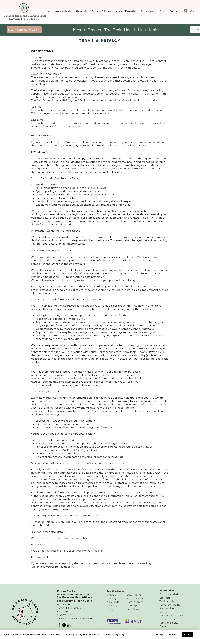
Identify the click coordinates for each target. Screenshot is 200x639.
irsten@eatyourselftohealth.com (53, 566)
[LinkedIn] (69, 625)
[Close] (196, 634)
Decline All (172, 634)
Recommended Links (172, 615)
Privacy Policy (167, 619)
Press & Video (167, 608)
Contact (164, 626)
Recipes (164, 612)
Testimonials (166, 601)
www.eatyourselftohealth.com (85, 64)
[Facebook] (59, 625)
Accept (187, 634)
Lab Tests (164, 597)
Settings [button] (159, 634)
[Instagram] (64, 625)
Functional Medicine (171, 594)
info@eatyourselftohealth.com (75, 618)
